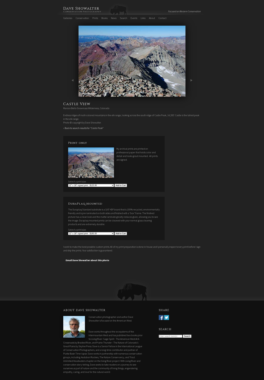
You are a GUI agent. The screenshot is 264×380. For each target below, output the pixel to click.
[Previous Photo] (73, 94)
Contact (162, 18)
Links (143, 18)
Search (123, 18)
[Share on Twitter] (166, 318)
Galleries (67, 18)
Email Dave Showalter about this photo (87, 260)
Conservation (82, 18)
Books (104, 18)
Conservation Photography (82, 11)
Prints (95, 18)
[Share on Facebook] (161, 318)
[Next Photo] (132, 94)
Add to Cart (121, 185)
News (113, 18)
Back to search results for (84, 128)
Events (134, 18)
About (152, 18)
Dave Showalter (81, 8)
